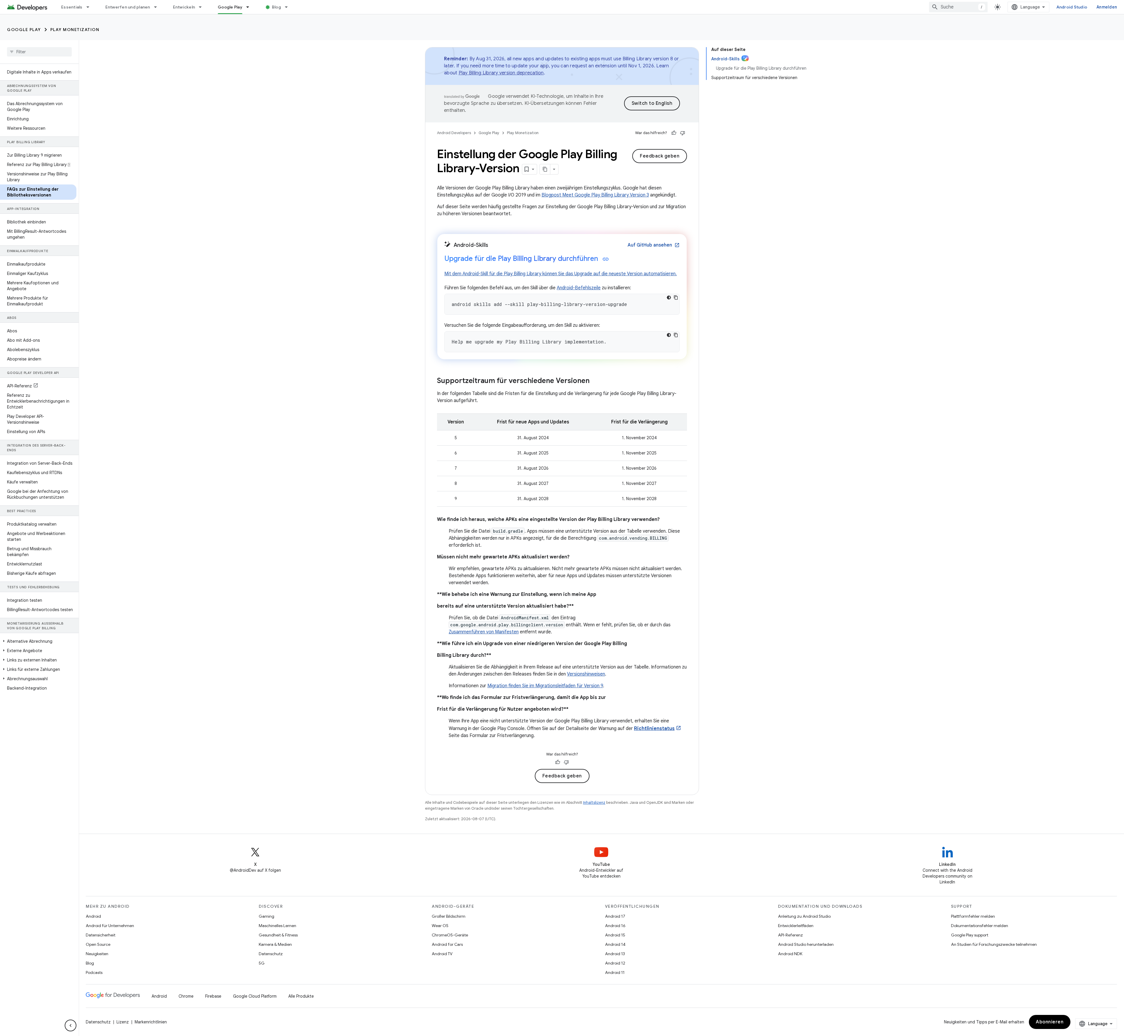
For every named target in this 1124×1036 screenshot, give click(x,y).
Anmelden (1106, 7)
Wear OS (440, 925)
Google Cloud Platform (255, 996)
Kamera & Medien (275, 944)
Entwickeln (184, 7)
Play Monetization (75, 29)
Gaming (266, 916)
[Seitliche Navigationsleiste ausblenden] (70, 1025)
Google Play (230, 7)
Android (93, 916)
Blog (276, 7)
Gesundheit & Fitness (278, 935)
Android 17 (615, 916)
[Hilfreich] (673, 133)
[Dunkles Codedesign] (668, 297)
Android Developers (454, 132)
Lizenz (122, 1022)
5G (262, 963)
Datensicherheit (100, 935)
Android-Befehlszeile (579, 288)
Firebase (213, 996)
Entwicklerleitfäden (795, 925)
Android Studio (1071, 7)
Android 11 (615, 972)
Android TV (442, 953)
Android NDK (790, 953)
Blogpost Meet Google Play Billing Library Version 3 (595, 195)
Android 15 (615, 935)
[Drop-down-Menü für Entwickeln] (203, 7)
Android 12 (615, 963)
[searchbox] (39, 52)
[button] (38, 641)
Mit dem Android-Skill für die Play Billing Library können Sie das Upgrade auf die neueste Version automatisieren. (560, 274)
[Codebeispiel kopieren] (675, 297)
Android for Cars (447, 944)
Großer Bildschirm (448, 916)
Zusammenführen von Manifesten (484, 632)
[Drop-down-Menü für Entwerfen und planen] (158, 7)
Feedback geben (659, 156)
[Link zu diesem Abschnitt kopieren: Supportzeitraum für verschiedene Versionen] (595, 381)
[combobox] (958, 7)
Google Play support (969, 935)
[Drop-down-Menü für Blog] (289, 7)
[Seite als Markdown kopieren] (545, 169)
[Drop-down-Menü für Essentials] (90, 7)
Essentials (72, 7)
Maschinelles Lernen (277, 925)
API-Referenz (790, 935)
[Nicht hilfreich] (682, 133)
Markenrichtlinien (151, 1022)
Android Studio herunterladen (806, 944)
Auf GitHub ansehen (654, 245)
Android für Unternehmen (110, 925)
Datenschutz (271, 953)
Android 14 (615, 944)
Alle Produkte (301, 996)
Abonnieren (1049, 1022)
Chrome (186, 996)
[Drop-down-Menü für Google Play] (250, 7)
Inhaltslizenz (594, 802)
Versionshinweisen (586, 674)
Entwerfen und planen (127, 7)
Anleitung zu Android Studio (804, 916)
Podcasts (94, 972)
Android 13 (615, 953)
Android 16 (615, 925)
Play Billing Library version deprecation (501, 73)
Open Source (98, 944)
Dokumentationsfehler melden (979, 925)
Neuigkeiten (97, 953)
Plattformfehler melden (973, 916)
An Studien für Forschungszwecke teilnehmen (994, 944)
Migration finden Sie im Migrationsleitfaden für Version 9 (545, 686)
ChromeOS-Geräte (450, 935)
